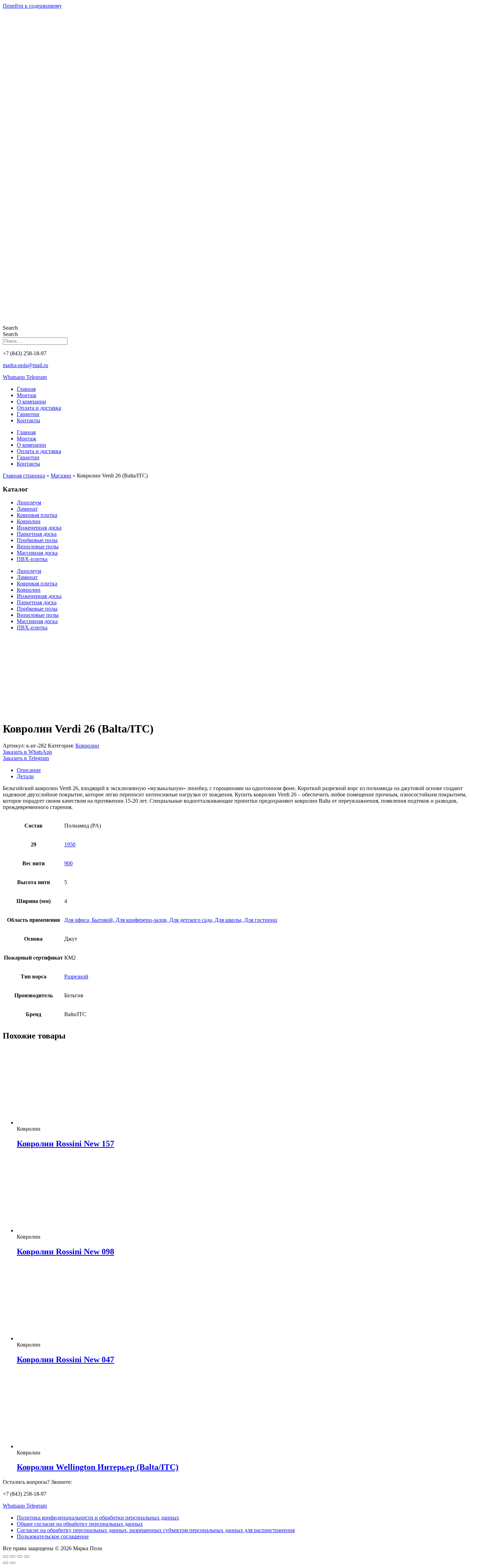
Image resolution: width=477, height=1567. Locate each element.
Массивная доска (37, 553)
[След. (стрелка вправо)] (12, 1563)
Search (10, 328)
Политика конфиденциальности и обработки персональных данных (98, 1518)
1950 (69, 844)
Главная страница (24, 476)
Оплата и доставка (39, 408)
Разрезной (76, 976)
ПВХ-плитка (32, 559)
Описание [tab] (29, 770)
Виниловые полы (38, 546)
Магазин (61, 476)
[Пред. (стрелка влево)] (5, 1563)
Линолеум (29, 502)
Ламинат (27, 509)
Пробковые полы (37, 540)
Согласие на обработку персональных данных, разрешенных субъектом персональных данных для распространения (156, 1530)
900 (68, 863)
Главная (26, 389)
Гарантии (28, 414)
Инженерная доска (39, 528)
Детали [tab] (25, 776)
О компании (31, 401)
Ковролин (29, 521)
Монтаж (26, 395)
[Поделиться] (19, 1556)
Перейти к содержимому (32, 6)
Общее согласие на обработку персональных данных (80, 1524)
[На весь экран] (12, 1556)
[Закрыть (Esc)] (26, 1556)
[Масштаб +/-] (5, 1556)
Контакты (28, 420)
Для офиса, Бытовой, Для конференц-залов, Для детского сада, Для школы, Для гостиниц (170, 920)
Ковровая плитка (37, 515)
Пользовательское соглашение (53, 1536)
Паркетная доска (37, 534)
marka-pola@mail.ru (25, 365)
